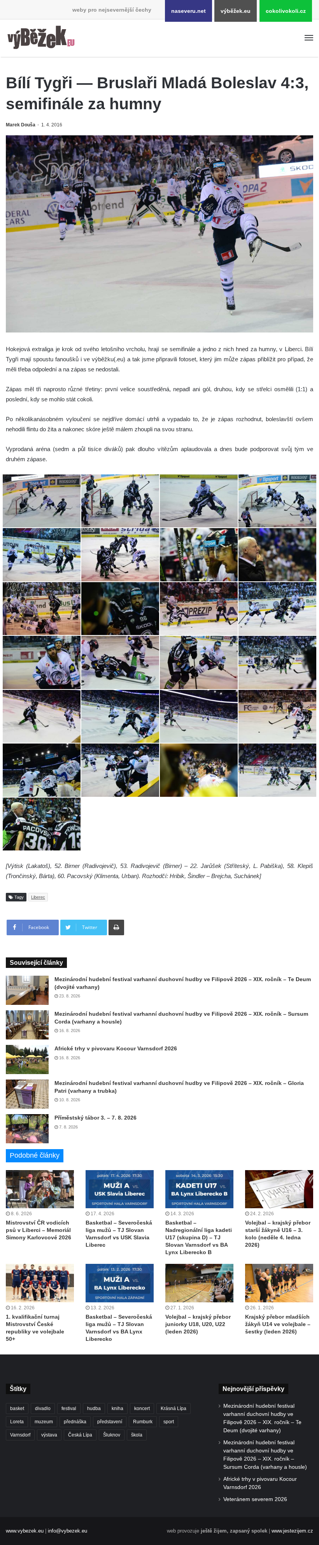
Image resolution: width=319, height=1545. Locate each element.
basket (17, 1408)
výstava (49, 1435)
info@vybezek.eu (67, 1531)
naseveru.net (188, 11)
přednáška (75, 1421)
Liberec (38, 897)
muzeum (44, 1421)
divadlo (43, 1408)
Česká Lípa (80, 1435)
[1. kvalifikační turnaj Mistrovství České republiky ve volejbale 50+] (40, 1283)
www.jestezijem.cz (292, 1531)
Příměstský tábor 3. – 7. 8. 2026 (95, 1118)
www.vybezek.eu (25, 1531)
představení (109, 1421)
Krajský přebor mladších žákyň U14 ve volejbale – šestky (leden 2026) (277, 1324)
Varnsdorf (20, 1435)
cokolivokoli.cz (286, 11)
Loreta (17, 1421)
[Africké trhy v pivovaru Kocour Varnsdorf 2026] (27, 1059)
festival (68, 1408)
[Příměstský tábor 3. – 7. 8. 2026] (27, 1128)
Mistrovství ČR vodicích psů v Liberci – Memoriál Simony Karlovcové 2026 (38, 1230)
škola (136, 1435)
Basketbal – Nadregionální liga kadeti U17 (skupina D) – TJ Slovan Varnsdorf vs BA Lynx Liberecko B (198, 1237)
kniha (117, 1408)
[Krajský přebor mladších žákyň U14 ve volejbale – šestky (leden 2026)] (279, 1283)
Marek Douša (20, 125)
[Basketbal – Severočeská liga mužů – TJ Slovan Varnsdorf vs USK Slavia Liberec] (120, 1189)
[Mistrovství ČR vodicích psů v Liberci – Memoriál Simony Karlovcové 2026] (40, 1189)
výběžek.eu (236, 11)
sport (168, 1421)
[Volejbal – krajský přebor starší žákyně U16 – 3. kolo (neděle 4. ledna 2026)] (279, 1189)
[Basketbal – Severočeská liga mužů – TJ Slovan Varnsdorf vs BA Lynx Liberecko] (120, 1283)
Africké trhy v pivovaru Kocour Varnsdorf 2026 (115, 1048)
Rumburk (142, 1421)
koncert (142, 1408)
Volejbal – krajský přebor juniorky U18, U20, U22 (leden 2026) (198, 1324)
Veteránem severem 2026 (255, 1499)
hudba (94, 1408)
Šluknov (111, 1435)
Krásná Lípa (173, 1408)
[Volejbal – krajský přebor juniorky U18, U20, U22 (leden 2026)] (199, 1283)
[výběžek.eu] (43, 38)
